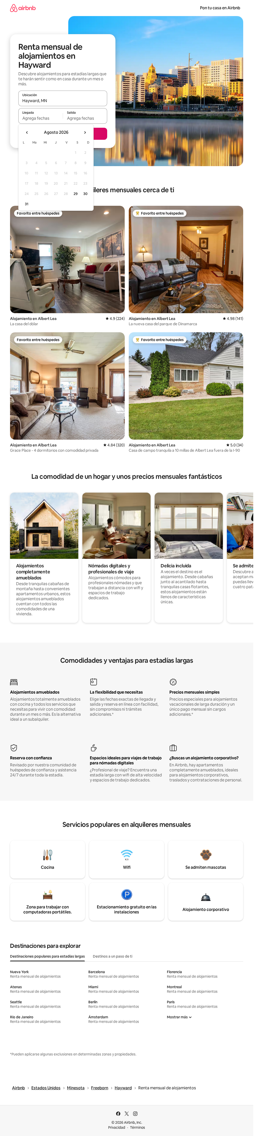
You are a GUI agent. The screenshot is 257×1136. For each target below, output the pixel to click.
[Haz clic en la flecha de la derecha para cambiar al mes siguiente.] (84, 132)
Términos (137, 1127)
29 (76, 193)
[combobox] (62, 101)
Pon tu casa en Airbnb (220, 8)
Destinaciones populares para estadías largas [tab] (47, 956)
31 (26, 204)
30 (85, 193)
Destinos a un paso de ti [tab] (112, 956)
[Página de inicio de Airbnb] (23, 8)
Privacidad (116, 1127)
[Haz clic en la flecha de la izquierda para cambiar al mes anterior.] (27, 132)
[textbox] (40, 118)
